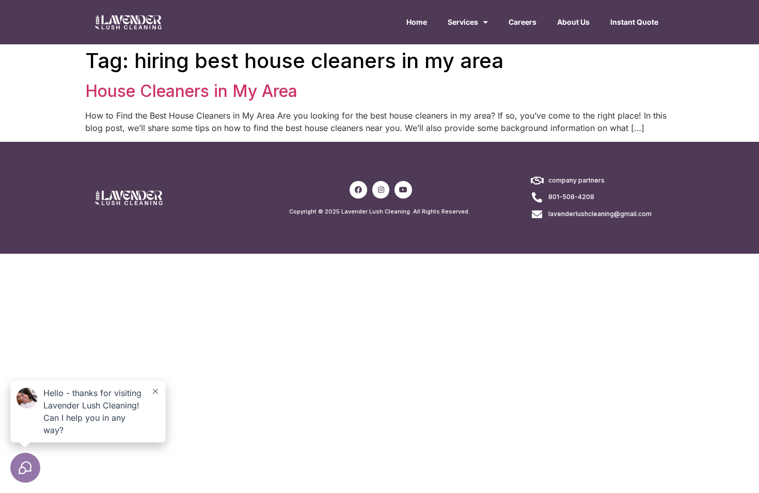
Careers (522, 22)
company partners (576, 180)
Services (463, 22)
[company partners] (537, 181)
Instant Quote (634, 22)
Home (416, 22)
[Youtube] (403, 190)
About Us (573, 22)
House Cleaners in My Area (191, 91)
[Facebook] (358, 190)
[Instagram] (381, 190)
